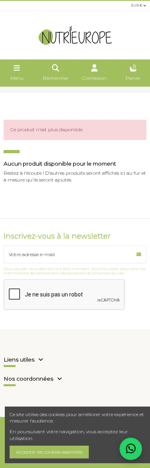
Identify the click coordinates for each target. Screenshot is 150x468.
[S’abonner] (139, 254)
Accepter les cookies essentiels (49, 452)
